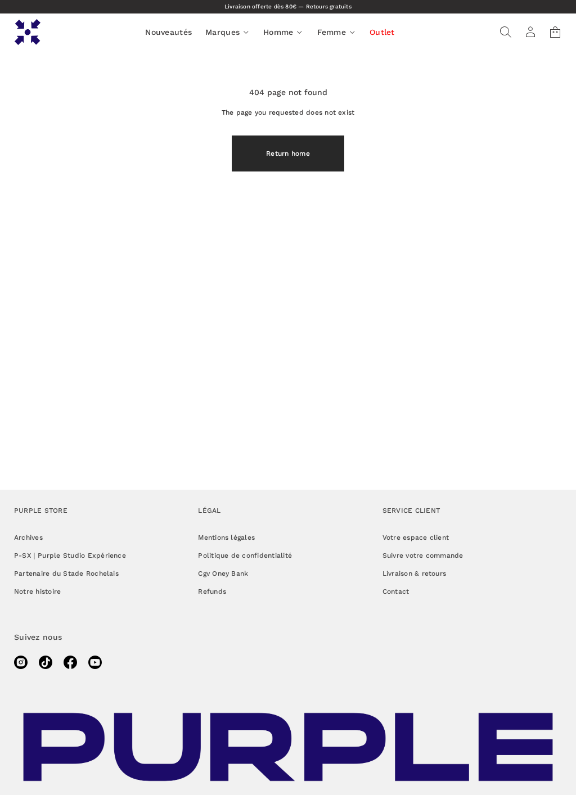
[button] (505, 32)
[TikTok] (45, 662)
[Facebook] (70, 662)
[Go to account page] (530, 32)
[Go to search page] (505, 32)
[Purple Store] (27, 32)
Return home (288, 153)
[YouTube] (95, 662)
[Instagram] (20, 662)
